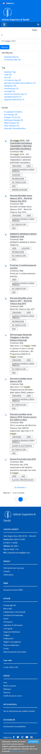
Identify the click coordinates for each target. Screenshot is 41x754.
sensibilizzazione (12, 97)
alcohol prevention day (15, 94)
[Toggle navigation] (4, 24)
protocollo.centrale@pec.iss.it (18, 552)
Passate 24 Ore (12, 117)
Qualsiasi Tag (9, 72)
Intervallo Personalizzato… (15, 128)
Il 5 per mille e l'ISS (10, 667)
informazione (11, 88)
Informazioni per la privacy (13, 568)
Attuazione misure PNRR (13, 589)
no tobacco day (12, 80)
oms (7, 77)
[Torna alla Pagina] (2, 35)
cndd (8, 74)
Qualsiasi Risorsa (11, 57)
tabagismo (10, 86)
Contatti (6, 571)
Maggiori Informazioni (18, 751)
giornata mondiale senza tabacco (20, 83)
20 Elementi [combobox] (19, 487)
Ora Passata (11, 114)
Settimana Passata (13, 120)
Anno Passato (11, 125)
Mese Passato (11, 123)
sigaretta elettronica (14, 99)
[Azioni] (4, 3)
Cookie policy (8, 574)
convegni (9, 91)
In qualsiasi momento (13, 112)
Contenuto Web (12, 59)
